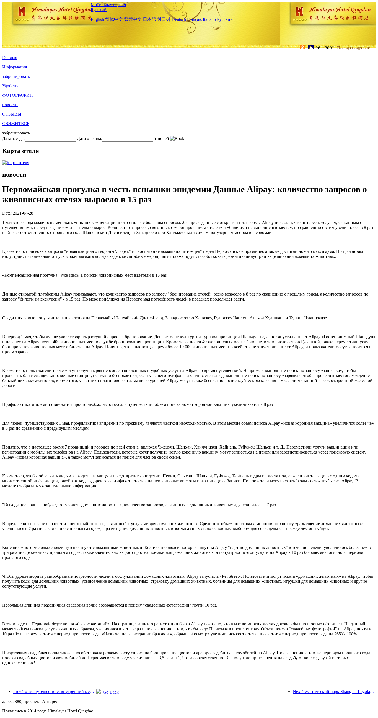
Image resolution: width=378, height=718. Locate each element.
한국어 (163, 19)
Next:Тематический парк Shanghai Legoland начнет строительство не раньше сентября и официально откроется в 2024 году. (334, 691)
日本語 (149, 19)
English (97, 19)
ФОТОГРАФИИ (17, 95)
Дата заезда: (13, 138)
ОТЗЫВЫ (11, 114)
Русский (99, 9)
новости (10, 104)
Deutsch (179, 19)
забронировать (16, 76)
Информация (14, 67)
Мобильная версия (108, 4)
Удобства (10, 85)
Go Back (110, 692)
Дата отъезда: (89, 138)
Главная (9, 57)
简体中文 (114, 19)
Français (194, 19)
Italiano (209, 19)
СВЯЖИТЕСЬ (15, 123)
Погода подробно (353, 47)
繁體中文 (133, 19)
